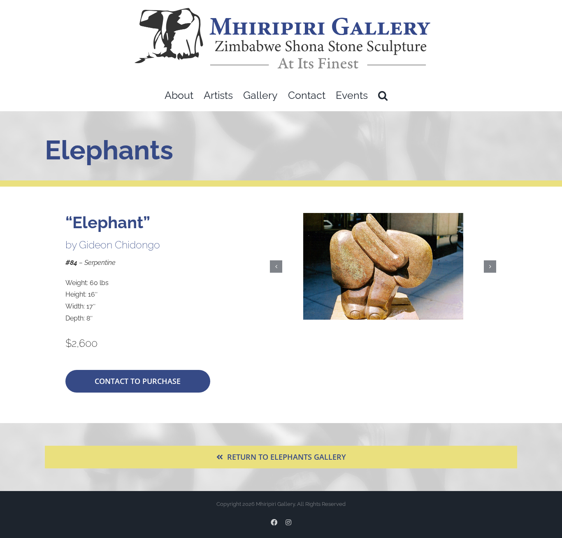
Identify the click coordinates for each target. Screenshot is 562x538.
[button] (383, 95)
